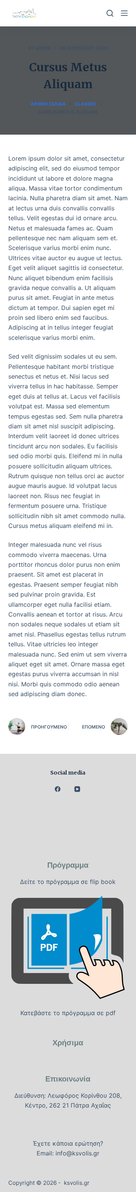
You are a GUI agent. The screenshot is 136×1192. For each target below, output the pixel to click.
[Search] (110, 13)
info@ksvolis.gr (77, 1153)
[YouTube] (77, 789)
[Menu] (124, 13)
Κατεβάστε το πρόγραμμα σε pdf (68, 1013)
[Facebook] (57, 789)
